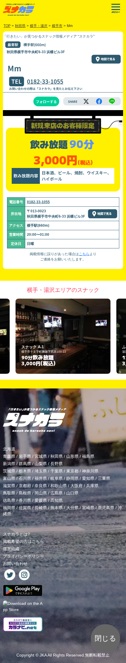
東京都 (72, 471)
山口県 (72, 493)
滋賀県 (9, 485)
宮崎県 (88, 507)
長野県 (56, 463)
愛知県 (88, 478)
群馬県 (25, 463)
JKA (43, 655)
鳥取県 (9, 493)
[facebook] (99, 101)
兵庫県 (92, 485)
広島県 (56, 493)
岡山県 (41, 493)
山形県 (72, 456)
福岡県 (9, 507)
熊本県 (56, 507)
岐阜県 (56, 478)
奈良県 (41, 485)
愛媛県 (41, 500)
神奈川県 (90, 471)
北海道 (9, 449)
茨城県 (9, 471)
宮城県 (41, 456)
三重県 (104, 478)
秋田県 (56, 456)
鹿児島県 (106, 507)
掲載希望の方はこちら (23, 541)
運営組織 (11, 548)
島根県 (25, 493)
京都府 (25, 485)
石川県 (25, 478)
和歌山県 (58, 485)
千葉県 (56, 471)
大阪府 (76, 485)
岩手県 (25, 456)
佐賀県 (25, 507)
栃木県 (25, 471)
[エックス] (86, 101)
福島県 (88, 456)
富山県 (9, 478)
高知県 (56, 500)
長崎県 (41, 507)
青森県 (9, 456)
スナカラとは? (16, 534)
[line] (112, 101)
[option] (63, 336)
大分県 (72, 507)
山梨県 (41, 463)
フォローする (46, 101)
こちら (84, 254)
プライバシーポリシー (23, 556)
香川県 (25, 500)
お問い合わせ (15, 563)
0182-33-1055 (45, 81)
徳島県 (9, 500)
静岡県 (72, 478)
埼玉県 (41, 471)
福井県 (41, 478)
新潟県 (9, 463)
